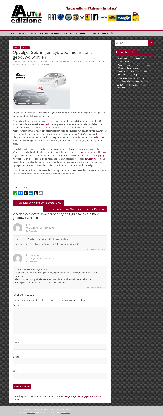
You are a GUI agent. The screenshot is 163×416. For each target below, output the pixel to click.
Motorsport (82, 33)
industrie (16, 64)
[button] (112, 33)
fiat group (83, 61)
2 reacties (46, 61)
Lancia (16, 48)
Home (13, 33)
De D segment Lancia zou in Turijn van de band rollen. (74, 137)
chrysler (73, 61)
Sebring (40, 64)
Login (105, 33)
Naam (16, 342)
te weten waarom (93, 158)
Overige (95, 33)
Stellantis (56, 33)
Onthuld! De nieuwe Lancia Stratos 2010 (38, 202)
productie (33, 64)
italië (22, 64)
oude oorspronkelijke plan (94, 152)
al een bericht (45, 124)
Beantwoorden (97, 249)
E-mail (17, 356)
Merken (22, 33)
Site (15, 371)
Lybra (27, 64)
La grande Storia (39, 33)
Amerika (66, 61)
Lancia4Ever (34, 61)
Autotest (68, 33)
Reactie (17, 305)
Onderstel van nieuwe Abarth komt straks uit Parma (75, 208)
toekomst (47, 64)
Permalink (34, 231)
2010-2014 (58, 61)
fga (78, 61)
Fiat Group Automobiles (96, 61)
